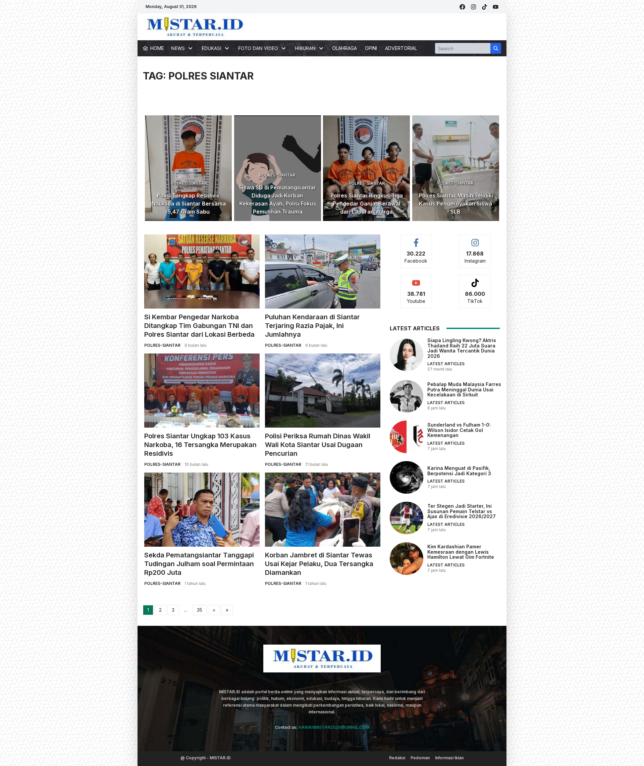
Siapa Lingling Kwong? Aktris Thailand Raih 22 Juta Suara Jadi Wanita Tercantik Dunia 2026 (461, 348)
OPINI (371, 48)
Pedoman (420, 757)
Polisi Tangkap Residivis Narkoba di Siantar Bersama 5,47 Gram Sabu (188, 203)
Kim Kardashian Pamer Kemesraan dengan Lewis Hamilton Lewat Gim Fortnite (460, 552)
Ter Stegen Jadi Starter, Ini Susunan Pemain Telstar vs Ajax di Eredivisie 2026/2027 (461, 511)
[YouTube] (495, 7)
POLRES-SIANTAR (188, 183)
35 (199, 610)
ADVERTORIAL (401, 48)
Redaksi (397, 757)
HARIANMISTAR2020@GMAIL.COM (334, 727)
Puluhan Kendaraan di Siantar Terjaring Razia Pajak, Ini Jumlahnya (312, 325)
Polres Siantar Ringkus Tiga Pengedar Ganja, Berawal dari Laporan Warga (366, 203)
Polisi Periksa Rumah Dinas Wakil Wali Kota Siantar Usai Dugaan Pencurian (317, 444)
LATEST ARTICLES (446, 363)
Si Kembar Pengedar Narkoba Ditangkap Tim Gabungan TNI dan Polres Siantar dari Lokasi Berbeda (199, 325)
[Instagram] (473, 7)
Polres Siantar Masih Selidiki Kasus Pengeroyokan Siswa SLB (456, 203)
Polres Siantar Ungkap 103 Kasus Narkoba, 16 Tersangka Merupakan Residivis (200, 444)
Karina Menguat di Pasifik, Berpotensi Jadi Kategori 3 (459, 470)
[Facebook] (462, 7)
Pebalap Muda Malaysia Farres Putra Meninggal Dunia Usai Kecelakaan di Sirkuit (464, 389)
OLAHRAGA (344, 48)
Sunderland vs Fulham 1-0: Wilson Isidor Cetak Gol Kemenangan (459, 430)
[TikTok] (484, 7)
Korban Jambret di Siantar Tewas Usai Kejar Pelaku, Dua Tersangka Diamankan (319, 564)
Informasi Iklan (449, 757)
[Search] (495, 48)
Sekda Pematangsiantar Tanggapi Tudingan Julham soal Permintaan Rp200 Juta (199, 564)
